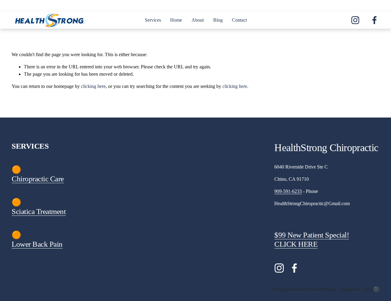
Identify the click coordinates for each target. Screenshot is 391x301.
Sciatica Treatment (39, 211)
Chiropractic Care (38, 179)
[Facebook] (374, 20)
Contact (239, 20)
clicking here (93, 86)
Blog (218, 20)
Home (176, 20)
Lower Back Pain (37, 244)
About (198, 20)
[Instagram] (355, 20)
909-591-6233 (288, 191)
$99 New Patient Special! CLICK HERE (311, 239)
